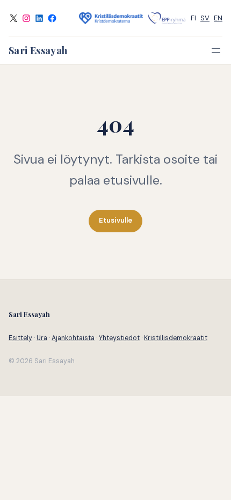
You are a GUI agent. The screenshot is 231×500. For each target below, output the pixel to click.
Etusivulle (115, 220)
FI (193, 18)
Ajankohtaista (73, 338)
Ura (42, 338)
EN (218, 18)
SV (205, 18)
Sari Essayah (38, 50)
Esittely (20, 338)
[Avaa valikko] (216, 50)
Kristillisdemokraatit (175, 338)
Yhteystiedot (119, 338)
